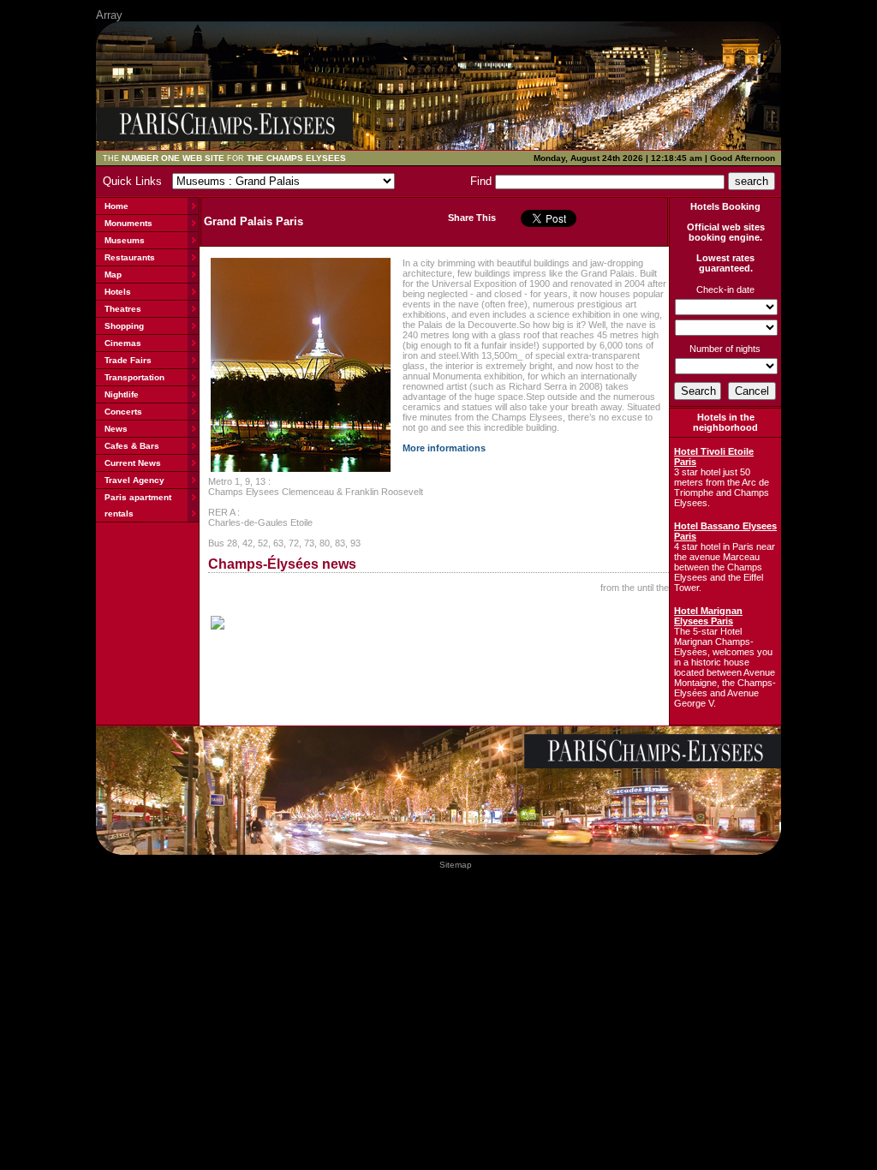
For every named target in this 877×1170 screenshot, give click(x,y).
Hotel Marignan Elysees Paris (708, 616)
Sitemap (455, 864)
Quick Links (136, 181)
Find (482, 181)
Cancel (752, 391)
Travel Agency (134, 480)
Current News (132, 463)
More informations (444, 448)
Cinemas (122, 343)
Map (113, 274)
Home (116, 206)
